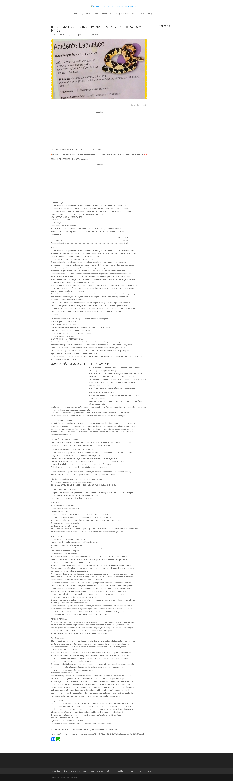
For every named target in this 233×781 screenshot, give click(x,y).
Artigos (151, 14)
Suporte (131, 771)
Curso (95, 14)
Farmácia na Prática (59, 771)
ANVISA (95, 35)
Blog (140, 771)
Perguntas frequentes (125, 14)
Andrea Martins (60, 35)
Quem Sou (86, 14)
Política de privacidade (115, 771)
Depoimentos (107, 14)
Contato (141, 14)
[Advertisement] (99, 130)
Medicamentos (85, 35)
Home (75, 14)
